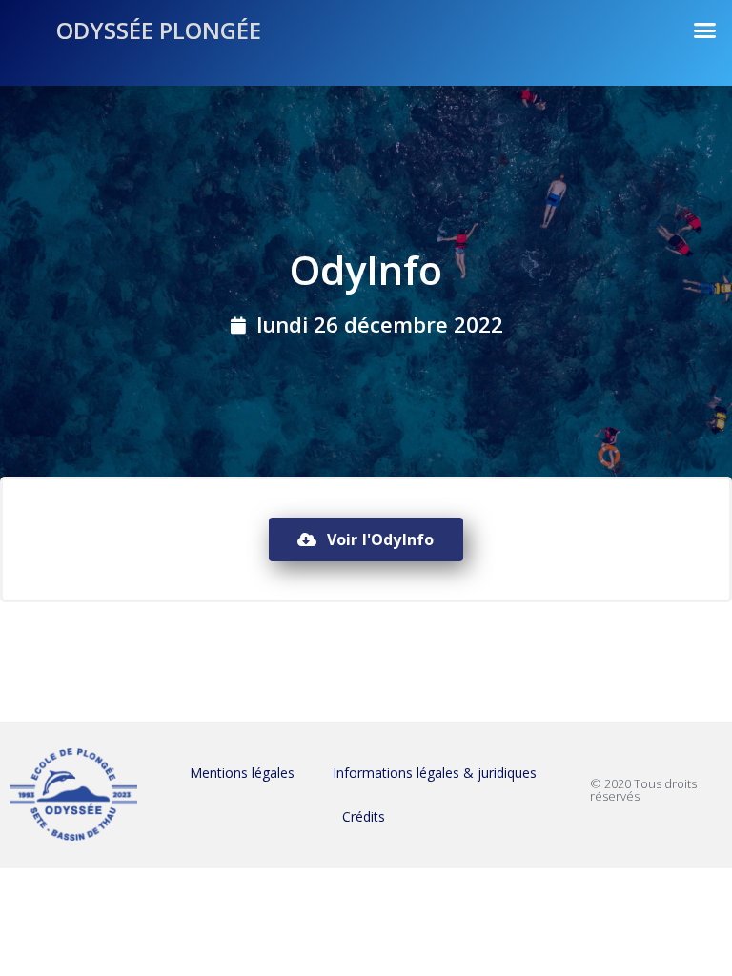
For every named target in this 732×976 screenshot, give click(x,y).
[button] (705, 30)
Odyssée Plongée (158, 30)
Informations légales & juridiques (435, 772)
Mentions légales (242, 772)
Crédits (363, 816)
